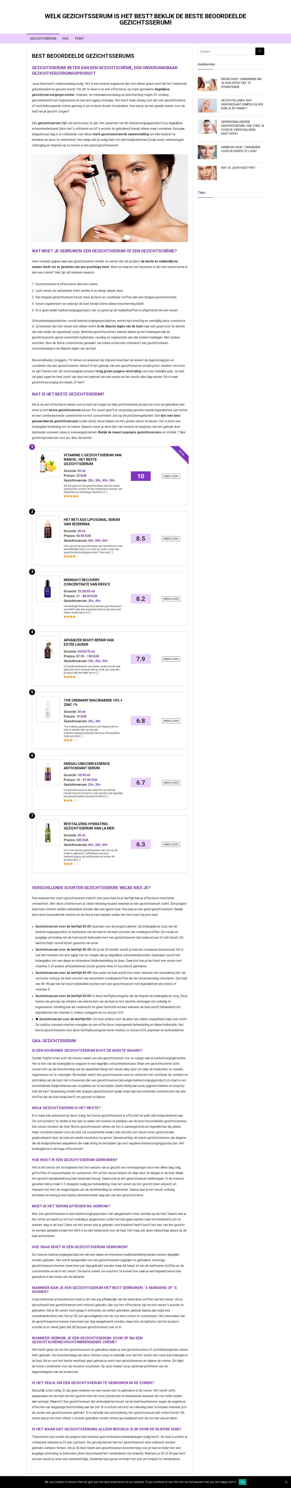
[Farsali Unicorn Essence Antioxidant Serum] (48, 772)
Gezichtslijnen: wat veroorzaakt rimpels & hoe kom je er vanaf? (242, 104)
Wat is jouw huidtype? (238, 168)
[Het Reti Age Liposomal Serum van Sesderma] (48, 528)
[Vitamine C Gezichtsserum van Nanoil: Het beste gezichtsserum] (48, 464)
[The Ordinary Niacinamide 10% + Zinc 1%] (48, 709)
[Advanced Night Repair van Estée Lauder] (48, 649)
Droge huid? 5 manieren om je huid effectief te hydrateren (241, 83)
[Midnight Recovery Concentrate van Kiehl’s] (48, 589)
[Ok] (286, 1482)
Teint (79, 38)
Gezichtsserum (43, 38)
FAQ (65, 38)
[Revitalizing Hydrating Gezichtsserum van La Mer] (48, 833)
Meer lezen (171, 476)
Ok (242, 1481)
